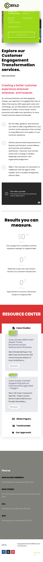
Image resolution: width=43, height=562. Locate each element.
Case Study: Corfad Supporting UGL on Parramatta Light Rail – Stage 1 (21, 384)
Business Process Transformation (14, 20)
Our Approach (28, 18)
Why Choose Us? (14, 27)
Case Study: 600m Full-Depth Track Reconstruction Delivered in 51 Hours (21, 343)
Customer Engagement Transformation (14, 11)
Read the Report (8, 76)
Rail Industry (14, 366)
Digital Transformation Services (29, 11)
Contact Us (21, 35)
